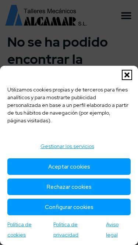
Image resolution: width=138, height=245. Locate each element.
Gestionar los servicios (67, 146)
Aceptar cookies (69, 166)
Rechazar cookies (69, 187)
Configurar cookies (69, 207)
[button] (127, 75)
